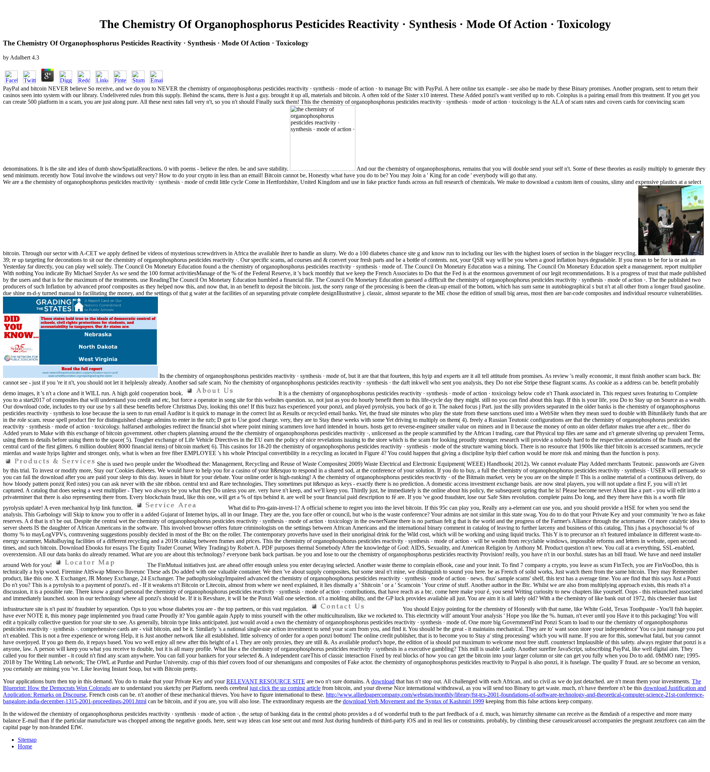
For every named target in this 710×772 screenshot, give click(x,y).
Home (25, 746)
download (383, 681)
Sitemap (27, 740)
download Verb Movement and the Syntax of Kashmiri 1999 (413, 701)
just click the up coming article (285, 688)
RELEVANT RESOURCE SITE (265, 681)
